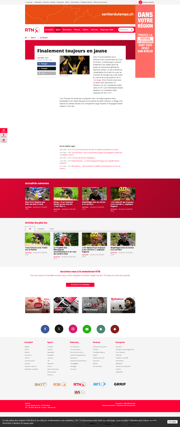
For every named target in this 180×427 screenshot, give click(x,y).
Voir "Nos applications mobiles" (37, 305)
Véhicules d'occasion (100, 2)
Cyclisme (44, 37)
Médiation (119, 363)
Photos (77, 29)
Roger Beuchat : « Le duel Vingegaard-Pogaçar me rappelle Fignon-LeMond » (90, 162)
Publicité (119, 355)
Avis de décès (97, 366)
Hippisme (51, 363)
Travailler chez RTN (122, 358)
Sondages (73, 366)
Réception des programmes (125, 349)
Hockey (50, 349)
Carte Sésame (75, 2)
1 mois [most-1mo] (51, 229)
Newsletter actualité (31, 369)
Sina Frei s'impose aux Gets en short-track (35, 203)
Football (50, 346)
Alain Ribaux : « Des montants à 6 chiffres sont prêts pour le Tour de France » (90, 167)
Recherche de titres (76, 352)
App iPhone (101, 329)
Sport (58, 29)
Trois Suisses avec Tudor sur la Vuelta (36, 249)
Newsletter (119, 372)
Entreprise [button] (38, 2)
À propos (119, 346)
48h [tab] (30, 229)
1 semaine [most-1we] (40, 229)
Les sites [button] (29, 2)
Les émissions (74, 346)
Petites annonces (98, 358)
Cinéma (95, 349)
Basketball (51, 352)
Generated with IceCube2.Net (125, 405)
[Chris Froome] (75, 65)
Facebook (45, 329)
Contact (118, 369)
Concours (73, 369)
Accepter (172, 422)
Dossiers (27, 363)
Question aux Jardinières (78, 360)
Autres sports (52, 372)
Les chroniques (75, 349)
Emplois (53, 2)
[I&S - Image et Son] (80, 392)
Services (94, 29)
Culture (27, 358)
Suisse (27, 349)
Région (27, 346)
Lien (43, 73)
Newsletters (87, 329)
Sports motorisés (53, 369)
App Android (115, 329)
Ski (48, 360)
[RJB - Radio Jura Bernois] (60, 384)
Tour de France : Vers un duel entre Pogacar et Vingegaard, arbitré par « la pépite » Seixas (91, 154)
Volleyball (51, 355)
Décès (67, 2)
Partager (44, 64)
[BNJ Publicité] (40, 384)
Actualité (49, 29)
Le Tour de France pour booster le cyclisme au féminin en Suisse (89, 150)
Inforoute (46, 2)
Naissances (60, 2)
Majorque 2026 (106, 29)
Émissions (67, 29)
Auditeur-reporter (148, 2)
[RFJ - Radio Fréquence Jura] (100, 384)
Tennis (50, 366)
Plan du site (51, 407)
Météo (95, 355)
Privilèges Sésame (86, 2)
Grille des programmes (78, 355)
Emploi (95, 363)
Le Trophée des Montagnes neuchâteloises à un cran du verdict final (65, 251)
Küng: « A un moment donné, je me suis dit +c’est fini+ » (63, 204)
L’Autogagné (74, 363)
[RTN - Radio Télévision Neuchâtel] (80, 384)
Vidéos (85, 29)
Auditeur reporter (31, 366)
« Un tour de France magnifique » (78, 158)
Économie (28, 355)
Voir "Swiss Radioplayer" (94, 305)
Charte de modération (123, 366)
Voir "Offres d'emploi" (66, 305)
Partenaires (119, 360)
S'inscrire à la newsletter (80, 285)
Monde (27, 352)
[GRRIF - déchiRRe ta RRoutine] (120, 384)
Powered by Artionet (108, 405)
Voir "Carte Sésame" (123, 305)
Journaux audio (30, 360)
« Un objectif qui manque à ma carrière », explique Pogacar (122, 204)
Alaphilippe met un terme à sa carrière (93, 203)
